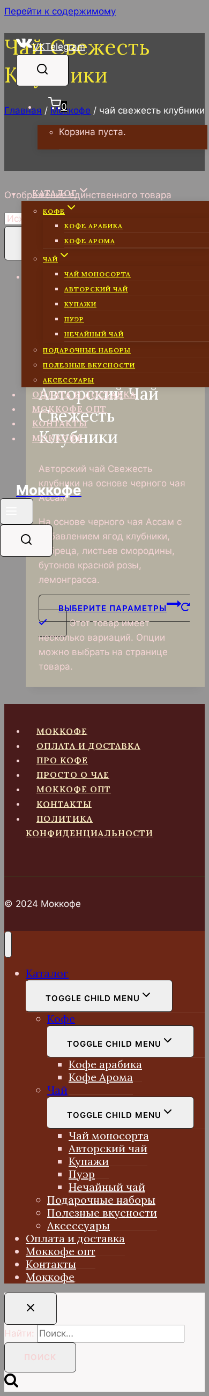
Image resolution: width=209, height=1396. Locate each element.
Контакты (59, 423)
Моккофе (57, 438)
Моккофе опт (69, 408)
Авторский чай (96, 289)
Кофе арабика (93, 226)
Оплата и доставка (84, 394)
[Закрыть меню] (8, 944)
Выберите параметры (112, 608)
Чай (57, 1090)
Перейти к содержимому (60, 11)
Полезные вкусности (89, 365)
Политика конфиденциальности (89, 825)
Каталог (47, 973)
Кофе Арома (89, 241)
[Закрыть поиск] (30, 1309)
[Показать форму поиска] (42, 70)
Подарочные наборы (87, 350)
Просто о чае (72, 774)
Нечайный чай (94, 334)
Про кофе (62, 760)
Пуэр (74, 319)
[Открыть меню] (16, 511)
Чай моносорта (97, 274)
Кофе (61, 1018)
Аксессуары (68, 380)
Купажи (80, 304)
